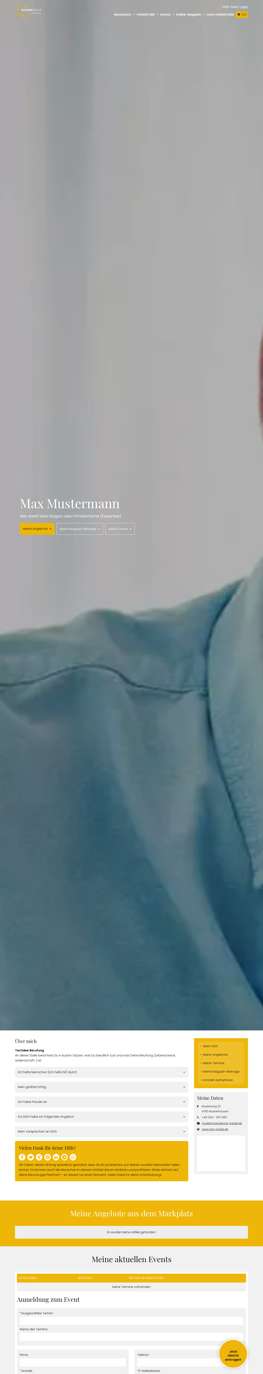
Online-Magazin (188, 14)
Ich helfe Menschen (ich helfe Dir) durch (47, 1072)
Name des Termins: (34, 1329)
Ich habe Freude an (32, 1102)
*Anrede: (26, 1371)
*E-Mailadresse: (148, 1371)
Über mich (210, 1046)
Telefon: (143, 1355)
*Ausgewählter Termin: (36, 1313)
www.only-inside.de (215, 1129)
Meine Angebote (35, 528)
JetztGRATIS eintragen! (233, 1355)
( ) (243, 14)
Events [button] (165, 14)
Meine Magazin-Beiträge (78, 529)
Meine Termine (213, 1063)
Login (244, 7)
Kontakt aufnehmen (218, 1080)
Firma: (24, 1355)
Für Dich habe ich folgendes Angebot (46, 1116)
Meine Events (118, 529)
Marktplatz (122, 14)
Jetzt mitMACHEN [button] (220, 14)
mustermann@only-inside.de (222, 1123)
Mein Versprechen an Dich (37, 1131)
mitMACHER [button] (146, 14)
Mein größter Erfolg (32, 1087)
